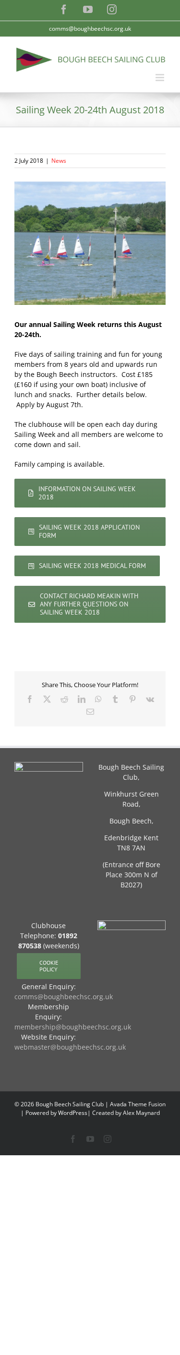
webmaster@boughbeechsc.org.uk (70, 1047)
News (58, 161)
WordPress (72, 1113)
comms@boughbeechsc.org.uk (90, 28)
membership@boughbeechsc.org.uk (72, 1026)
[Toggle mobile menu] (161, 78)
